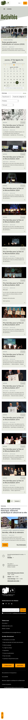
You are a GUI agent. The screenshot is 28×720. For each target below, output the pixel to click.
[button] (4, 71)
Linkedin (12, 603)
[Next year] (23, 65)
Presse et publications (8, 653)
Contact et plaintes (6, 684)
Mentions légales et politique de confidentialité (13, 680)
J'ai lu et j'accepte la (14, 613)
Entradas (9, 557)
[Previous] (2, 40)
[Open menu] (25, 3)
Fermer (24, 93)
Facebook (6, 603)
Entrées (5, 545)
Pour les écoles (6, 656)
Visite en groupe (7, 645)
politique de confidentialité (19, 613)
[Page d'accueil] (4, 8)
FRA (19, 3)
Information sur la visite (9, 639)
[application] (14, 77)
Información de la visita (13, 581)
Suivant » (17, 501)
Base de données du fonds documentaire (13, 642)
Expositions (6, 650)
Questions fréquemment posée (10, 658)
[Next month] (18, 65)
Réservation (9, 665)
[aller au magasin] (2, 717)
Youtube (3, 603)
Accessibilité (5, 676)
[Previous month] (9, 65)
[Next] (26, 40)
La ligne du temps (7, 647)
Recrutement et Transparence (9, 672)
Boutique (21, 665)
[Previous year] (5, 65)
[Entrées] (2, 714)
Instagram (9, 603)
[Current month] (14, 65)
